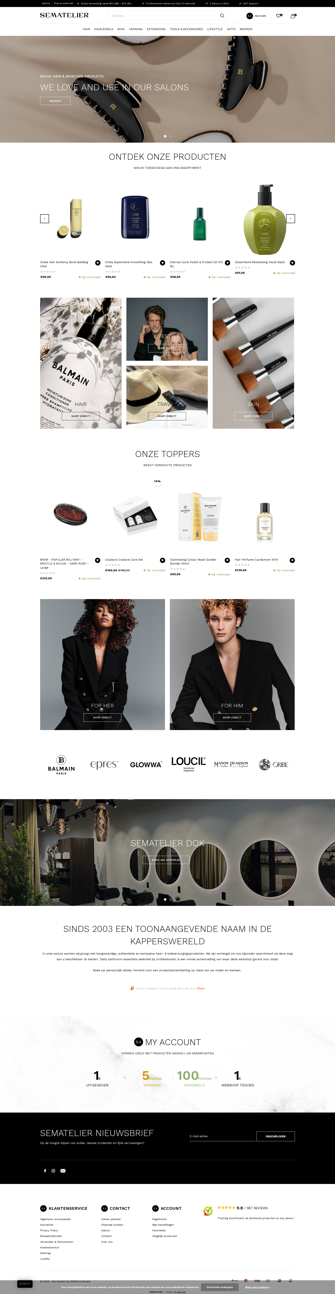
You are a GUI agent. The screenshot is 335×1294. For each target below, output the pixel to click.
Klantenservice (49, 1247)
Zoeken (222, 16)
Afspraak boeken (112, 1224)
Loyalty (45, 1258)
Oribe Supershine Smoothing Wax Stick (128, 264)
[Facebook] (45, 1171)
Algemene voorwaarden (55, 1219)
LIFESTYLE (215, 29)
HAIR (86, 29)
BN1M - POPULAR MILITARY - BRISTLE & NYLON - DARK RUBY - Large (64, 564)
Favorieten (159, 1230)
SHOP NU (56, 100)
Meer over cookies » (257, 1287)
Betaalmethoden (51, 1236)
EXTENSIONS (156, 29)
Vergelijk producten (164, 1236)
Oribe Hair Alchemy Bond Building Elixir (64, 264)
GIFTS (231, 29)
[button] (165, 136)
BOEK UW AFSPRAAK (166, 859)
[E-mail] (63, 1171)
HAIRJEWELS (103, 29)
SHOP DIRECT (80, 416)
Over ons (107, 1241)
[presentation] (44, 218)
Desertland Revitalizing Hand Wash (260, 262)
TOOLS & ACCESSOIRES (186, 29)
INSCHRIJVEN (276, 1136)
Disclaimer (47, 1224)
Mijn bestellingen (163, 1224)
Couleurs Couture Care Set (124, 559)
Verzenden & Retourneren (56, 1241)
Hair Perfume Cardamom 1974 (256, 559)
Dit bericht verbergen (220, 1287)
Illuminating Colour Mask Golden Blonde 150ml (193, 561)
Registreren (159, 1219)
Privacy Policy (49, 1230)
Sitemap (45, 1253)
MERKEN (246, 29)
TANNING (135, 29)
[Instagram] (53, 1171)
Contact (106, 1236)
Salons (46, 3)
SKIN (120, 29)
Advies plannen (111, 1219)
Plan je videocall (63, 3)
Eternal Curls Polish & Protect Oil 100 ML (196, 264)
